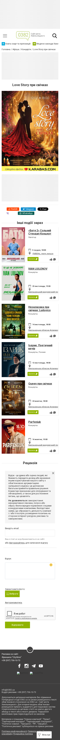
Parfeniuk (34, 422)
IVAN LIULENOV (37, 268)
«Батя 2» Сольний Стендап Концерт (39, 232)
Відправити (17, 625)
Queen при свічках (40, 383)
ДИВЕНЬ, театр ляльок (42, 254)
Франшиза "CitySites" (12, 657)
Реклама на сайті (10, 654)
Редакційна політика (23, 734)
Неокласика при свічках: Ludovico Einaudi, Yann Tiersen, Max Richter (42, 311)
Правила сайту (35, 731)
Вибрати (13, 593)
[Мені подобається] (51, 259)
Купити (31, 259)
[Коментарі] (54, 259)
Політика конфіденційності (14, 731)
